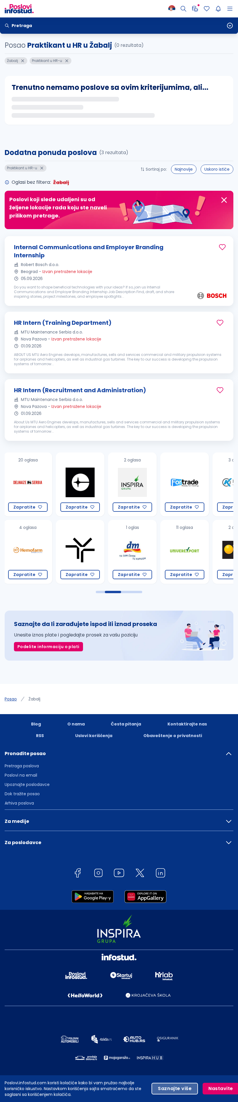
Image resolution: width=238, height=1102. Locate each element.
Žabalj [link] (34, 699)
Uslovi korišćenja (93, 736)
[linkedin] (160, 874)
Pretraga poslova (22, 766)
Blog (36, 724)
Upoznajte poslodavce (27, 784)
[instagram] (98, 874)
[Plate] (195, 8)
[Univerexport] (132, 552)
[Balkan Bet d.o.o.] (184, 552)
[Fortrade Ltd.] (132, 484)
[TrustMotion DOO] (27, 552)
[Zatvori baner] (224, 200)
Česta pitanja (126, 724)
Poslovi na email (21, 775)
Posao (11, 699)
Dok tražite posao (22, 794)
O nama (76, 724)
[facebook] (77, 874)
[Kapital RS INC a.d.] (184, 484)
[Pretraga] (183, 8)
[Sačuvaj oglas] (222, 247)
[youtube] (119, 874)
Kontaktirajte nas (187, 724)
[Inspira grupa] (80, 484)
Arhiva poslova (19, 803)
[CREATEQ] (27, 484)
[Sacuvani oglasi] (206, 8)
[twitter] (140, 874)
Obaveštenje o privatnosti (172, 736)
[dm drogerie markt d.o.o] (80, 552)
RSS (40, 736)
